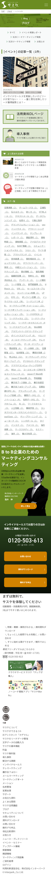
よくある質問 (9, 801)
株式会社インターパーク (33, 868)
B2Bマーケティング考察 (19, 41)
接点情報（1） (27, 271)
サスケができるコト (12, 731)
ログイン (7, 864)
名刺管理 (7, 786)
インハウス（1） (18, 228)
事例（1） (8, 267)
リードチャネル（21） (19, 318)
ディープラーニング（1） (31, 416)
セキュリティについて (13, 812)
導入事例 (7, 757)
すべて (12, 32)
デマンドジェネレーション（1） (25, 224)
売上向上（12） (16, 356)
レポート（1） (17, 237)
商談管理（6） (15, 348)
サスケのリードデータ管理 (15, 738)
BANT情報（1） (24, 246)
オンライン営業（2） (31, 297)
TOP (3, 11)
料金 (5, 749)
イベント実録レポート (32, 32)
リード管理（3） (18, 284)
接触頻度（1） (21, 241)
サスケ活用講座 (10, 805)
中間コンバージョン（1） (26, 267)
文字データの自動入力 (13, 742)
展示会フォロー (10, 771)
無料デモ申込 (9, 827)
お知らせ (41, 41)
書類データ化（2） (32, 395)
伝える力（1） (17, 211)
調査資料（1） (32, 237)
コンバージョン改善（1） (28, 292)
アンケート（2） (26, 280)
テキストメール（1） (24, 216)
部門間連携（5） (35, 284)
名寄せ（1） (24, 220)
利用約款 (7, 868)
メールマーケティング (13, 775)
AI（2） (22, 403)
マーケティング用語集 (13, 857)
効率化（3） (33, 275)
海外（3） (15, 433)
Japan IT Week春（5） (21, 378)
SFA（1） (21, 288)
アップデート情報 (11, 846)
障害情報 (7, 849)
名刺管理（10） (23, 352)
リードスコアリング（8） (20, 327)
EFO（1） (15, 297)
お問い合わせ (9, 823)
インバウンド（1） (19, 233)
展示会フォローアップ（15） (24, 386)
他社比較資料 (9, 831)
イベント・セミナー (12, 842)
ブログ (9, 11)
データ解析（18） (32, 348)
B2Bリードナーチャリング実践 (27, 37)
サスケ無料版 (9, 753)
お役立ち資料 (9, 797)
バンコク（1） (17, 425)
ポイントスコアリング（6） (23, 335)
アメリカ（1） (32, 425)
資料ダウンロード (11, 820)
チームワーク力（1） (28, 207)
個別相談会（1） (33, 258)
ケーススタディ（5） (24, 429)
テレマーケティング (12, 768)
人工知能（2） (17, 408)
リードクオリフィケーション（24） (20, 309)
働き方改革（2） (29, 433)
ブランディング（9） (27, 391)
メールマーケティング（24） (24, 339)
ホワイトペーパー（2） (33, 263)
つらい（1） (30, 250)
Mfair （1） (16, 369)
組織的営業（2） (18, 275)
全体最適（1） (17, 258)
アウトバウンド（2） (22, 254)
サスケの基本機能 (11, 745)
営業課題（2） (10, 207)
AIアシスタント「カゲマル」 (16, 734)
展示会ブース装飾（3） (21, 382)
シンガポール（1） (29, 420)
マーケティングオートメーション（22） (27, 305)
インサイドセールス (12, 764)
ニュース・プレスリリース (15, 838)
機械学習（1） (32, 408)
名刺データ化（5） (31, 399)
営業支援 (7, 790)
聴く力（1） (31, 211)
